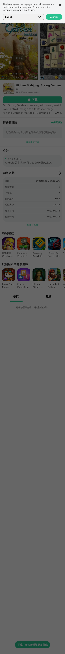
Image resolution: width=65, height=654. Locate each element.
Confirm (54, 17)
